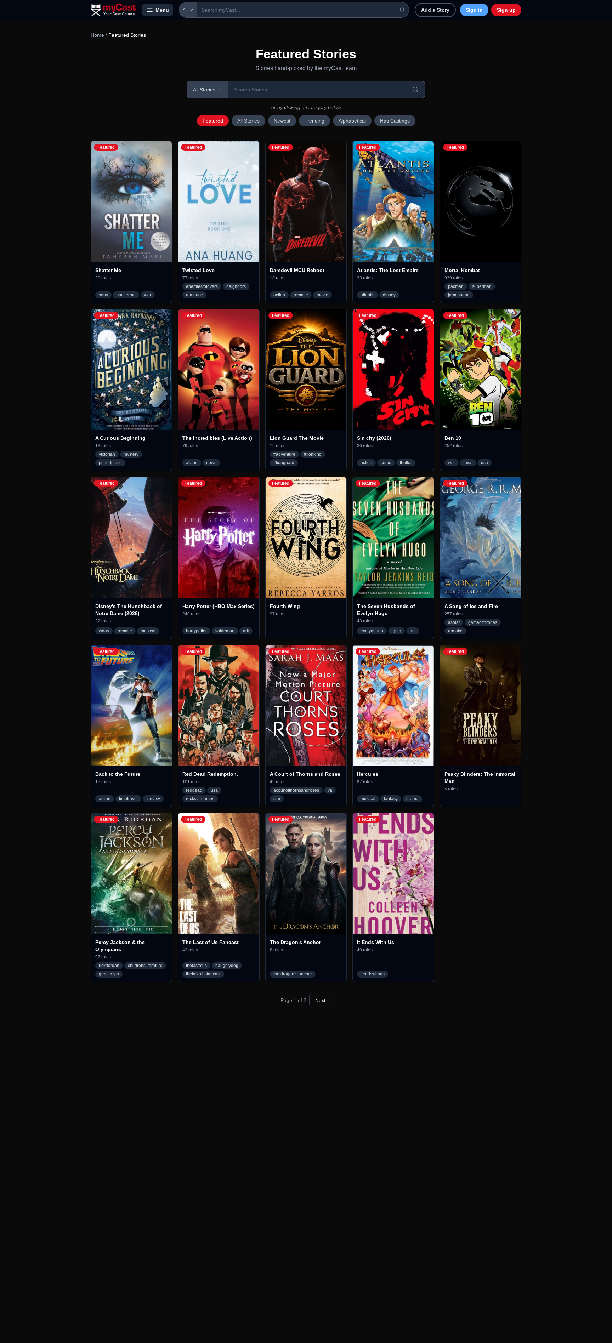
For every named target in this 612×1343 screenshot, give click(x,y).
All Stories (248, 121)
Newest (282, 121)
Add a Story (435, 10)
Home (97, 35)
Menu (162, 10)
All (185, 9)
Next (320, 1000)
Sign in (474, 10)
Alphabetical (352, 121)
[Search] (415, 89)
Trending (314, 121)
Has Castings (395, 121)
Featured (213, 121)
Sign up (506, 10)
